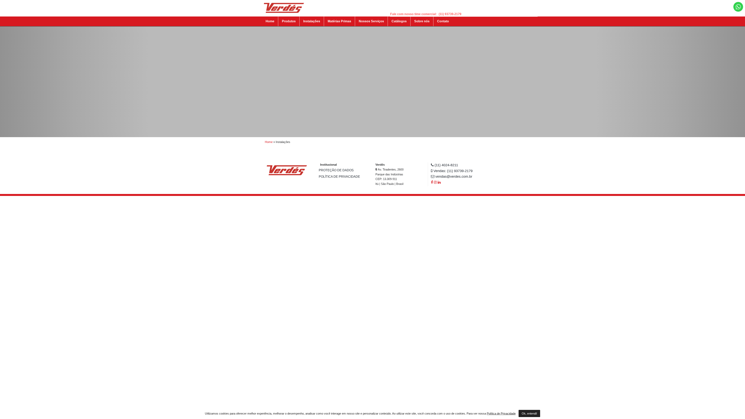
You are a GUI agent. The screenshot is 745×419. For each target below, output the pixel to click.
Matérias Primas (339, 21)
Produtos (289, 21)
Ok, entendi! (529, 413)
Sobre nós (422, 21)
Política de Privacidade (339, 176)
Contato (443, 21)
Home (270, 21)
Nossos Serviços (371, 21)
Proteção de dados (336, 170)
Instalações (311, 21)
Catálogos (399, 21)
